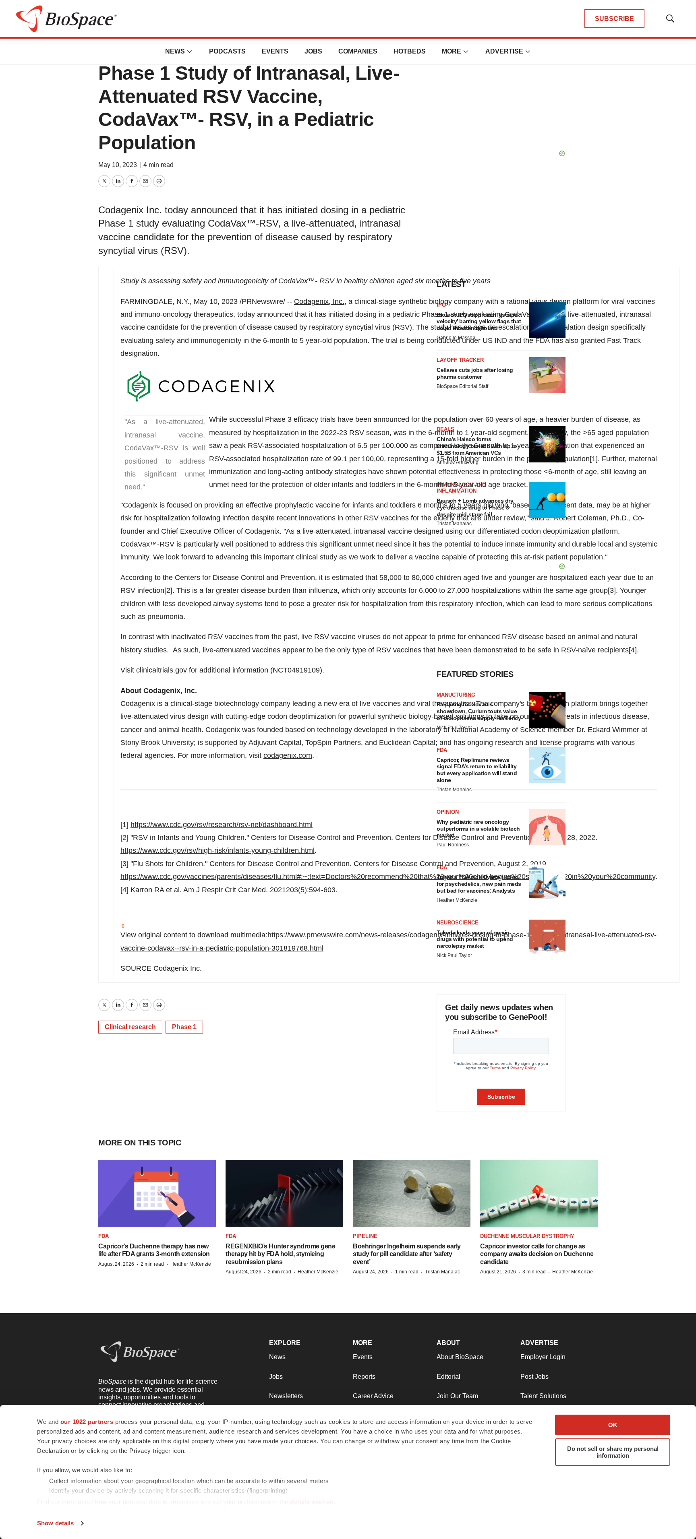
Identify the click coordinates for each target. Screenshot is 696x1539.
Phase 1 (184, 1026)
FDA (103, 1236)
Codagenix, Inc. (319, 301)
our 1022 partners (87, 1421)
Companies (357, 51)
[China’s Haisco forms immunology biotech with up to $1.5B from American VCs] (547, 444)
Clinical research (130, 1026)
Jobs (313, 51)
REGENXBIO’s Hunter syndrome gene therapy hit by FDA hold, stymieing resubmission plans (280, 1254)
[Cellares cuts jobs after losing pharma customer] (547, 375)
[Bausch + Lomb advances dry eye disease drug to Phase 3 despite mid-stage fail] (547, 500)
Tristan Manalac (442, 1272)
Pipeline (365, 1236)
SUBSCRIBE (614, 18)
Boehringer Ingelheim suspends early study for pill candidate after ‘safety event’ (407, 1254)
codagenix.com (287, 755)
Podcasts (227, 51)
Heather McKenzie (190, 1264)
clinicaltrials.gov (161, 670)
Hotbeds (410, 51)
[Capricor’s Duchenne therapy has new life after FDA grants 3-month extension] (157, 1193)
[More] (189, 51)
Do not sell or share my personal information (613, 1452)
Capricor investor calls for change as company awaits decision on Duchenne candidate (537, 1254)
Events (275, 51)
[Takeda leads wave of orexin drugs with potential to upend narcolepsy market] (547, 938)
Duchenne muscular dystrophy (527, 1236)
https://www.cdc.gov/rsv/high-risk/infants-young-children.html (217, 850)
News (175, 51)
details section (312, 1501)
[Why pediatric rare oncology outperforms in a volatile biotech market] (547, 827)
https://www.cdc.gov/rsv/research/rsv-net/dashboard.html (221, 825)
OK (612, 1424)
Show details (55, 1523)
